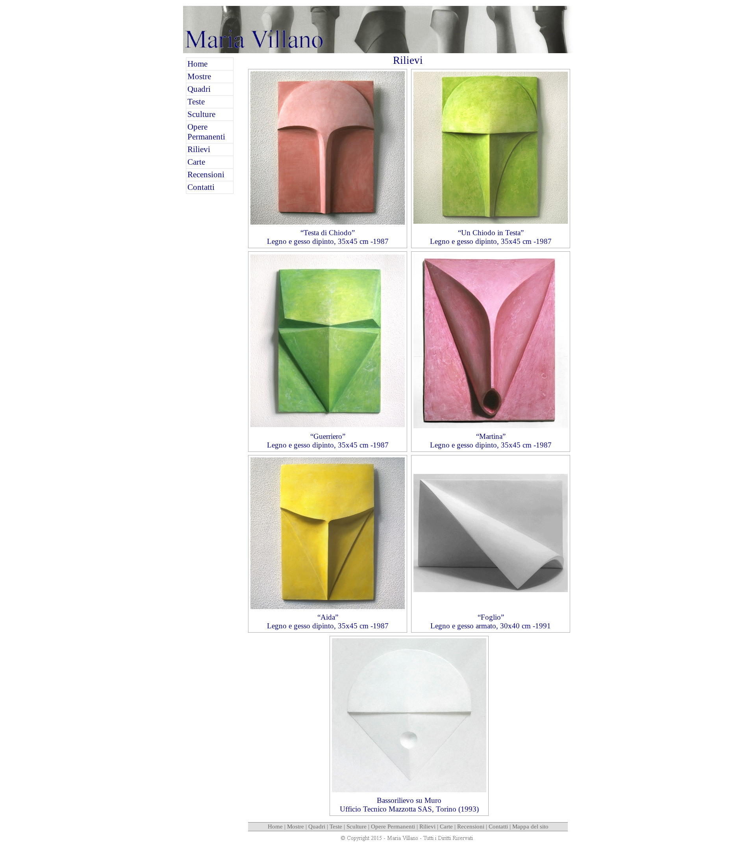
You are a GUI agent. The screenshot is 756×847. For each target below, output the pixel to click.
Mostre (199, 76)
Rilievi (198, 149)
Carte (196, 162)
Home (197, 64)
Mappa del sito (530, 826)
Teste (196, 101)
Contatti (201, 187)
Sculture (201, 114)
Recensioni (205, 174)
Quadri (199, 89)
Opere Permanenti (206, 131)
